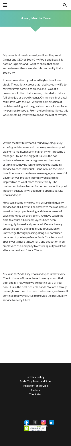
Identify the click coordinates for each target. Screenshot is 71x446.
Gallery (35, 390)
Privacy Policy (35, 377)
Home (24, 18)
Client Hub (35, 394)
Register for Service (35, 385)
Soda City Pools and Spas (35, 381)
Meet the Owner (41, 18)
